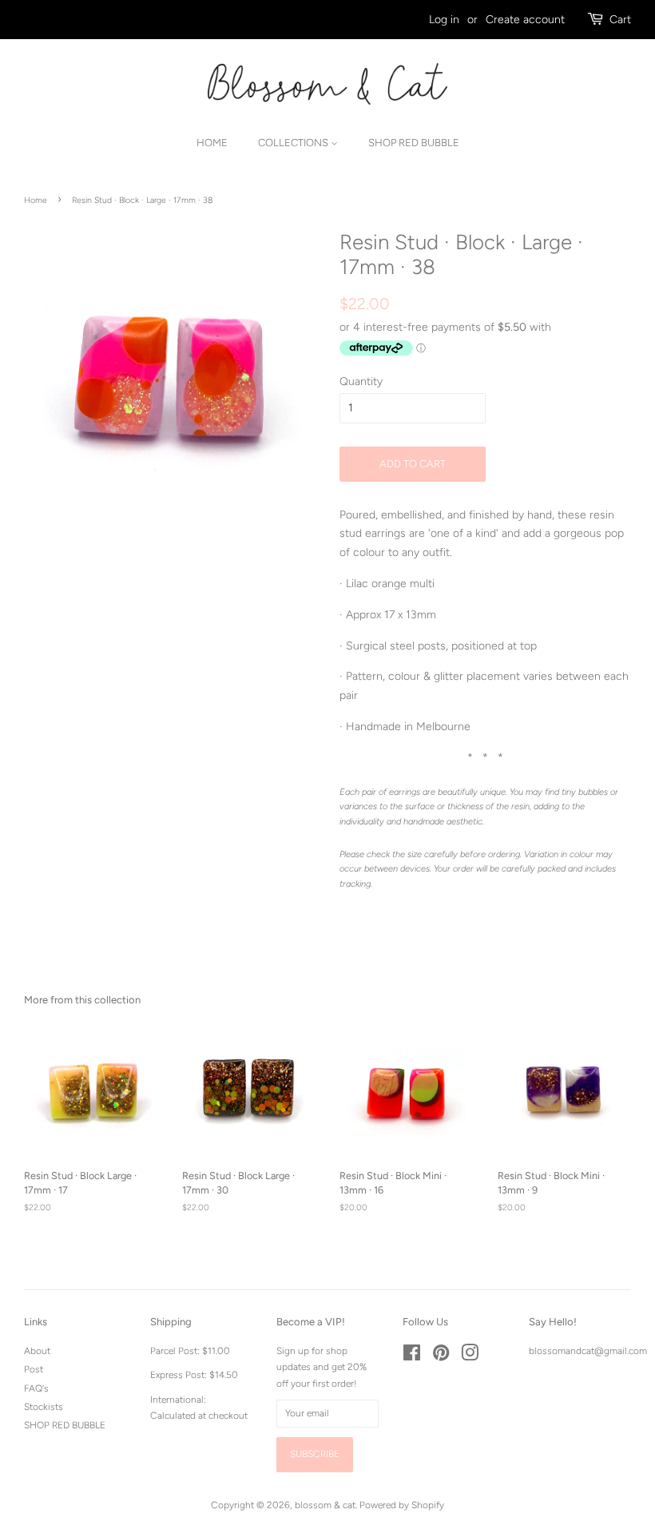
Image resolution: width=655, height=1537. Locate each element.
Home (212, 143)
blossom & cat (325, 1505)
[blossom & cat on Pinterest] (441, 1356)
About (37, 1350)
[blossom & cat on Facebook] (412, 1356)
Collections (294, 143)
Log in (444, 19)
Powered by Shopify (401, 1505)
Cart (620, 19)
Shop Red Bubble (413, 143)
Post (33, 1369)
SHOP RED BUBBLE (64, 1425)
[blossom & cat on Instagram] (469, 1356)
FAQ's (36, 1388)
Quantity (361, 381)
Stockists (43, 1406)
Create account (525, 19)
